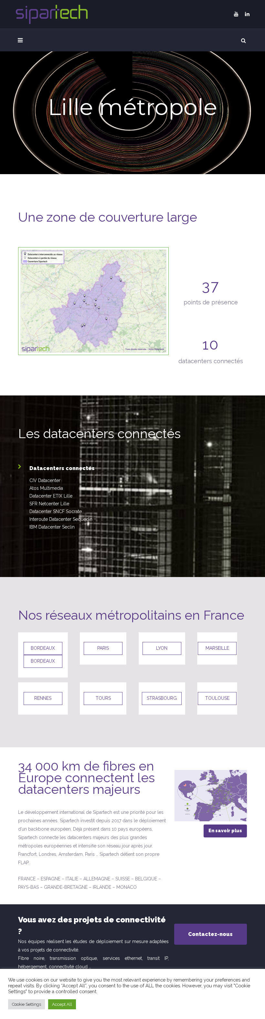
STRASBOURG (162, 698)
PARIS (103, 648)
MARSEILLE (217, 648)
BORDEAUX (43, 648)
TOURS (103, 698)
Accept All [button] (62, 1004)
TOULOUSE (217, 698)
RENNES (42, 698)
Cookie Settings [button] (26, 1004)
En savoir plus (225, 830)
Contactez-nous (210, 934)
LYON (161, 648)
